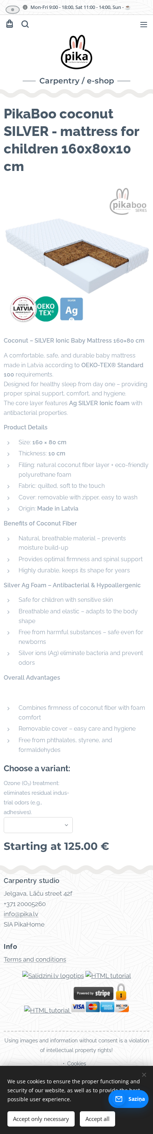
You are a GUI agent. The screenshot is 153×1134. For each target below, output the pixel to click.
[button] (24, 24)
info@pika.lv (21, 914)
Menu (143, 24)
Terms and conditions (35, 959)
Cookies (76, 1064)
